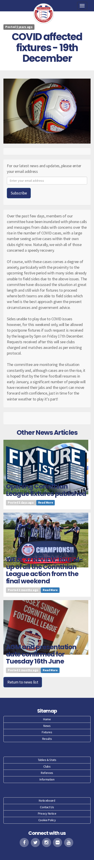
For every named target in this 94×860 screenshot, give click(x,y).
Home (47, 719)
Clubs (46, 766)
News (47, 726)
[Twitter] (35, 842)
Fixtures (47, 732)
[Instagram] (46, 842)
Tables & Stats (47, 760)
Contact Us (47, 807)
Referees (47, 773)
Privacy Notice (47, 813)
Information (46, 779)
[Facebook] (24, 842)
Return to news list (22, 682)
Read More (45, 503)
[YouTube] (68, 842)
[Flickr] (57, 842)
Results (47, 739)
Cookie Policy (47, 820)
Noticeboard (47, 800)
